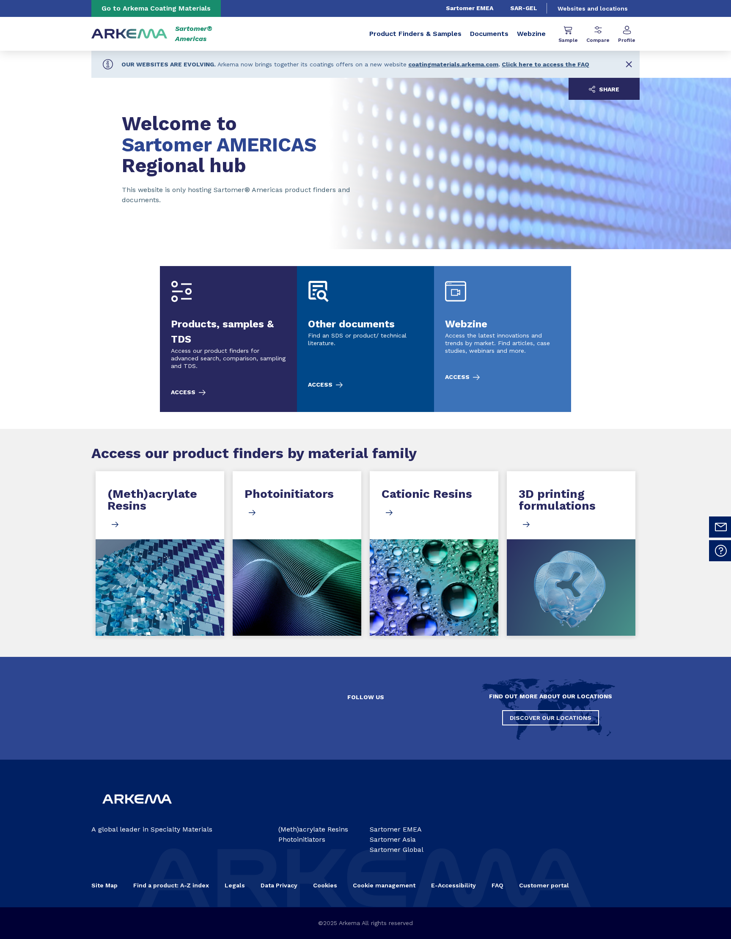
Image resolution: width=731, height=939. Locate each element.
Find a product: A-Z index (171, 885)
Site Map (104, 885)
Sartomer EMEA (469, 8)
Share (608, 89)
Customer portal (544, 885)
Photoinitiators (301, 839)
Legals (235, 885)
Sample (568, 40)
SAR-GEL (523, 8)
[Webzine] (502, 339)
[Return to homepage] (129, 34)
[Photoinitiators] (297, 553)
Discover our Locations (550, 717)
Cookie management (384, 885)
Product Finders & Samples (415, 34)
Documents (489, 34)
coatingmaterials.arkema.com (453, 64)
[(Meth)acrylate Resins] (160, 553)
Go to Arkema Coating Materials (156, 8)
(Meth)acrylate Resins (313, 829)
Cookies (325, 885)
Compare (598, 40)
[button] (629, 64)
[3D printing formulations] (571, 553)
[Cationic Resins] (434, 553)
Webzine (531, 34)
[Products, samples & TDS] (228, 339)
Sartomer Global (396, 850)
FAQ (497, 885)
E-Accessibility (453, 885)
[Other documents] (365, 339)
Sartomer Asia (393, 839)
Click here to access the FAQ (545, 64)
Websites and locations (593, 8)
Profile (626, 40)
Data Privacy (279, 885)
